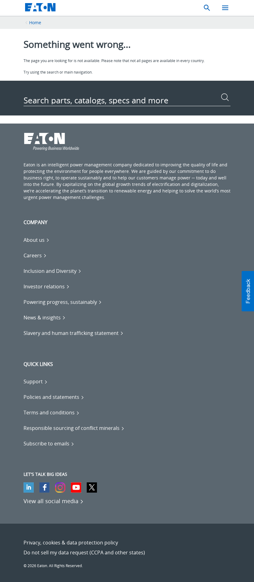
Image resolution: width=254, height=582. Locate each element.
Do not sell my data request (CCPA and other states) (84, 552)
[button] (248, 291)
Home (35, 22)
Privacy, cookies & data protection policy (71, 542)
